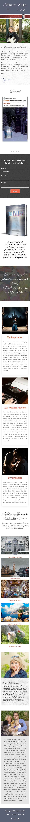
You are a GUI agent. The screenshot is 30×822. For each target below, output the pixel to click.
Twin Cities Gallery (15, 557)
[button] (16, 119)
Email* (3, 183)
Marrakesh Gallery (15, 600)
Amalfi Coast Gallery (15, 624)
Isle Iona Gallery (15, 646)
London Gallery (15, 579)
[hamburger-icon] (8, 10)
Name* (3, 176)
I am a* (3, 169)
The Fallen (10, 288)
